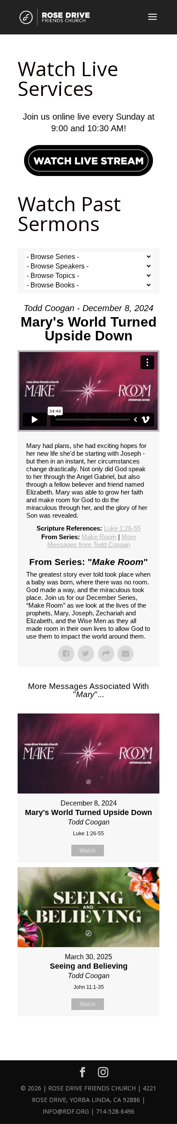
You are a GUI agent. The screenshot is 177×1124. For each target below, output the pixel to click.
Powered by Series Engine (88, 1038)
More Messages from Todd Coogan (91, 540)
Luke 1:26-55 (122, 528)
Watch (87, 850)
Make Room (99, 536)
